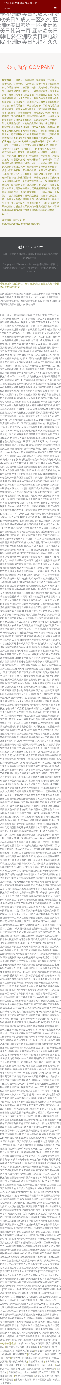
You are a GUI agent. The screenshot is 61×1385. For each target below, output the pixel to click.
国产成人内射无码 (31, 344)
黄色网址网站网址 (21, 1066)
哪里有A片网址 (27, 925)
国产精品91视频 (36, 1026)
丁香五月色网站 (8, 337)
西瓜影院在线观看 (40, 481)
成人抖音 (7, 1166)
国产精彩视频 (30, 467)
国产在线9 (46, 542)
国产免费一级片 (34, 326)
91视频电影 (22, 434)
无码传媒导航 (23, 881)
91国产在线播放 (15, 921)
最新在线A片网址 (33, 708)
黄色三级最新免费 (9, 1123)
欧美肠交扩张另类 (47, 683)
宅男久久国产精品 (39, 954)
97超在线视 (36, 1066)
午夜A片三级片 (47, 744)
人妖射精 (30, 412)
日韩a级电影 (9, 997)
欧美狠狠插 (46, 806)
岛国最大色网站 (18, 1091)
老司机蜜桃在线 (50, 513)
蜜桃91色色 (20, 788)
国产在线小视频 (48, 921)
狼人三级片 (41, 1213)
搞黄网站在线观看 (50, 817)
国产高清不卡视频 (12, 578)
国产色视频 (5, 946)
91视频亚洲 (34, 1365)
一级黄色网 (39, 632)
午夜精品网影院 (8, 665)
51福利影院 (33, 1109)
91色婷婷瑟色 (42, 629)
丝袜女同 (4, 827)
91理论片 (14, 892)
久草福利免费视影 (43, 1221)
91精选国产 (34, 766)
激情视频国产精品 (28, 459)
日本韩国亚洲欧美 (42, 1379)
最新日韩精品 (50, 528)
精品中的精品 (40, 503)
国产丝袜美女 (16, 467)
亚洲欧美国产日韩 (35, 1206)
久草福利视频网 (16, 420)
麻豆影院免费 (24, 1105)
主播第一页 (52, 687)
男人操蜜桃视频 (18, 586)
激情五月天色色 (29, 495)
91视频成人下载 (48, 802)
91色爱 (15, 986)
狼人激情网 (29, 1120)
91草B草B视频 (50, 474)
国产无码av (46, 871)
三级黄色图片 (7, 1037)
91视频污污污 (19, 1022)
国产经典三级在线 (34, 669)
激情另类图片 (12, 557)
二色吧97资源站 (51, 535)
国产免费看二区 (43, 853)
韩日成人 (30, 993)
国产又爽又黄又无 (50, 640)
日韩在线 (26, 456)
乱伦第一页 (34, 752)
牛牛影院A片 (30, 874)
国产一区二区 (39, 337)
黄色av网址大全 (13, 488)
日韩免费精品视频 (50, 1156)
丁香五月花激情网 (34, 849)
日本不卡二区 (47, 416)
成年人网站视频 (13, 1011)
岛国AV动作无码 (34, 524)
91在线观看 (12, 1192)
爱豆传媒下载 (12, 1116)
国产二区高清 (23, 997)
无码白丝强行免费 (9, 1029)
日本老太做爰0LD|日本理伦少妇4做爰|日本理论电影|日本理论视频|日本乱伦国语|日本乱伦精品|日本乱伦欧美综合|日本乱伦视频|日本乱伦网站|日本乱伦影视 (29, 1329)
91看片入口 (51, 1098)
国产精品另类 (42, 1170)
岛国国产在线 (52, 1058)
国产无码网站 (40, 1004)
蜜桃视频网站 (41, 820)
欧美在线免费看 (32, 651)
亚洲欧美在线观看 (28, 557)
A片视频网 (32, 788)
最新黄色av (11, 1105)
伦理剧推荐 (24, 939)
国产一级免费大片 (40, 643)
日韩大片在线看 (11, 625)
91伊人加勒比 (33, 806)
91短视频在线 (54, 1185)
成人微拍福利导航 (16, 1206)
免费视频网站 (49, 1066)
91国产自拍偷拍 (34, 358)
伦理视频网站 (42, 780)
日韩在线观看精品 (43, 809)
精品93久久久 (35, 748)
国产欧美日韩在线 (40, 734)
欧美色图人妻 (54, 383)
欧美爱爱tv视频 (51, 849)
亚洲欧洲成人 (14, 456)
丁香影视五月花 (29, 903)
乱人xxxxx (45, 1033)
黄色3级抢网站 (23, 337)
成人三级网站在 (45, 694)
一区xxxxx (15, 376)
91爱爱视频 (34, 532)
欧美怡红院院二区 (16, 441)
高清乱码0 (52, 614)
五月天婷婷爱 (16, 770)
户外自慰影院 (34, 365)
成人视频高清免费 (26, 889)
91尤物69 (43, 723)
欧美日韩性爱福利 (29, 892)
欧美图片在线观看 (28, 329)
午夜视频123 (6, 867)
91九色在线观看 (33, 1008)
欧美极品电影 (45, 495)
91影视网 (42, 391)
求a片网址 (22, 596)
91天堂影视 (25, 1094)
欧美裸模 (26, 402)
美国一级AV (54, 402)
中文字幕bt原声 (38, 863)
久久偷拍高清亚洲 (28, 762)
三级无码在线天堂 (35, 936)
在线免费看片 (7, 950)
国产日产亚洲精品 (29, 553)
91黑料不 (49, 1087)
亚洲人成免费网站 (42, 340)
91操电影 (30, 1040)
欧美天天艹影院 (47, 1372)
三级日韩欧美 (53, 863)
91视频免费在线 (44, 1145)
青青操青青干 (36, 1195)
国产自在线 (44, 788)
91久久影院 (8, 470)
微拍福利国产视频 (46, 405)
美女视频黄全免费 (26, 773)
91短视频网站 (12, 1051)
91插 (44, 1008)
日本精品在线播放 (29, 1048)
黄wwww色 (13, 430)
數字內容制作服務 (46, 264)
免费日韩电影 (22, 470)
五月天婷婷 (40, 1185)
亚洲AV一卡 (18, 817)
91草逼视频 (46, 1177)
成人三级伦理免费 (23, 347)
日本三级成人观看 (40, 885)
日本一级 (18, 950)
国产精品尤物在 (16, 683)
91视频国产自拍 (15, 564)
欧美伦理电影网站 (44, 517)
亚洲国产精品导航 (42, 394)
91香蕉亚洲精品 (18, 806)
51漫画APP (18, 849)
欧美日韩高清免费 (26, 964)
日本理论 (21, 1040)
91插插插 (9, 943)
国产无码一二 (38, 791)
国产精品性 (5, 319)
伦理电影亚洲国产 (34, 618)
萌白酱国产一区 (39, 402)
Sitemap (30, 271)
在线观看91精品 (34, 1203)
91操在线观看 (33, 1015)
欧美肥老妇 (42, 986)
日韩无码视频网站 (46, 874)
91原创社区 (44, 784)
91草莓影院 (46, 463)
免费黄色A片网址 (27, 405)
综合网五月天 (40, 575)
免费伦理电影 (9, 726)
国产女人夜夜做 (32, 921)
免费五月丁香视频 (9, 853)
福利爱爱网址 (19, 824)
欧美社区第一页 (45, 1019)
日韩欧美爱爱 (21, 658)
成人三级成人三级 (47, 557)
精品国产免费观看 (50, 715)
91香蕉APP (39, 315)
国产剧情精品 (7, 347)
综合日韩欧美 (51, 441)
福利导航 (36, 737)
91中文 (52, 820)
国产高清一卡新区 (19, 535)
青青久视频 (46, 795)
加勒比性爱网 (7, 394)
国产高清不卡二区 (41, 1174)
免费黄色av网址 (28, 986)
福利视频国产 (20, 1354)
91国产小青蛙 (23, 593)
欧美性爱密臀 (49, 968)
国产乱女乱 (42, 983)
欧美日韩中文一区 (31, 571)
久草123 (37, 1029)
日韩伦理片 (5, 986)
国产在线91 (6, 669)
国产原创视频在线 (26, 485)
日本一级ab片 (48, 1365)
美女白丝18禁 (24, 1062)
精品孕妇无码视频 (31, 744)
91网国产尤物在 (13, 1213)
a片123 (29, 914)
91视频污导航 (21, 968)
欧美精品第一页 (53, 1354)
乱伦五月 (28, 1004)
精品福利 (40, 993)
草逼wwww (20, 1058)
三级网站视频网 (18, 1080)
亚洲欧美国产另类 (48, 1199)
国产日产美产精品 (12, 780)
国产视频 (37, 1192)
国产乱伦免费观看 (40, 972)
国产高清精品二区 (43, 355)
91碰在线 (16, 402)
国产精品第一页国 (45, 773)
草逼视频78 (29, 690)
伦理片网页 (45, 1358)
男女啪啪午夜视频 (21, 589)
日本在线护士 (9, 676)
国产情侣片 (45, 1166)
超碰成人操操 (9, 481)
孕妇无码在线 (47, 1130)
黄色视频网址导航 (40, 701)
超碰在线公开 (33, 1022)
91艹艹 (13, 513)
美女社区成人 (52, 946)
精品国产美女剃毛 (50, 398)
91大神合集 (46, 600)
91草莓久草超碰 (45, 459)
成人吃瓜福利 (33, 542)
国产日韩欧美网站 (31, 871)
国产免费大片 (16, 1152)
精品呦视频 (29, 1152)
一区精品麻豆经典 (39, 506)
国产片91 (16, 654)
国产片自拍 (55, 665)
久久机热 (32, 499)
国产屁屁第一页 (46, 842)
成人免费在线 (33, 715)
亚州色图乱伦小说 (42, 625)
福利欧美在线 (48, 1029)
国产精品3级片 (41, 351)
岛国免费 (26, 791)
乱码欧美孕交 (42, 672)
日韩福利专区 (47, 1080)
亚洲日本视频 (33, 647)
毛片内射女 (35, 943)
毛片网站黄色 (28, 1213)
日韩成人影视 (36, 470)
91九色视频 (11, 438)
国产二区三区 (52, 315)
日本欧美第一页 (44, 1011)
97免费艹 (21, 813)
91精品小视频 (26, 1221)
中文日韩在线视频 (24, 1376)
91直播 (15, 640)
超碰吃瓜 (9, 708)
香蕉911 (47, 358)
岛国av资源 (46, 719)
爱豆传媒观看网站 (35, 441)
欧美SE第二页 (22, 943)
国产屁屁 (40, 412)
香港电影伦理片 (44, 676)
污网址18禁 (25, 1174)
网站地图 (30, 304)
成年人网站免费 (29, 932)
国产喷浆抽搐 (22, 954)
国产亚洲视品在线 (38, 1127)
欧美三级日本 (28, 907)
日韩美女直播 (30, 723)
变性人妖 (6, 333)
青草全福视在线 (25, 607)
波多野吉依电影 (51, 524)
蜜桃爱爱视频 (16, 373)
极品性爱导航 (24, 568)
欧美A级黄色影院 (11, 903)
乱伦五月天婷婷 (46, 979)
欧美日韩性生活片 (40, 928)
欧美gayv (15, 452)
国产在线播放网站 (16, 647)
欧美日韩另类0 (7, 539)
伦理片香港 (41, 1120)
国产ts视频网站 (12, 802)
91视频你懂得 (38, 654)
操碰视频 (49, 578)
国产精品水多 (52, 1105)
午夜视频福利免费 (16, 1181)
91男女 (46, 492)
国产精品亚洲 (47, 766)
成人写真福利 (35, 712)
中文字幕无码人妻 (31, 416)
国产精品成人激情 (15, 1347)
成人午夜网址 (49, 838)
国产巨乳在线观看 (23, 477)
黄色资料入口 (42, 1101)
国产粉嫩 (49, 997)
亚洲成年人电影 (30, 1358)
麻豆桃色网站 (31, 1199)
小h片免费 (5, 528)
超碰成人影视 (14, 571)
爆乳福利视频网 (43, 1350)
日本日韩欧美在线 (25, 1101)
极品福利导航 (54, 1120)
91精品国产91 (19, 636)
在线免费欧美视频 (9, 387)
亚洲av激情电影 (53, 755)
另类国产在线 (19, 795)
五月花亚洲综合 (11, 672)
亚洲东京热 (44, 434)
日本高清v (5, 1159)
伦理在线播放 (40, 380)
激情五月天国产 (25, 575)
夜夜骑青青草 (40, 383)
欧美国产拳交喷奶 (40, 568)
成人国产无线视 (23, 928)
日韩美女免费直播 (19, 1044)
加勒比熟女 (5, 402)
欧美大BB (17, 582)
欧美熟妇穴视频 (37, 896)
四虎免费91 (39, 477)
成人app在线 (25, 492)
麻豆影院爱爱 (16, 730)
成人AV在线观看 (13, 1163)
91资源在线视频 (26, 820)
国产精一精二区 (19, 697)
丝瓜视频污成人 (21, 1127)
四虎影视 (26, 578)
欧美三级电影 (23, 1073)
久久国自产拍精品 (37, 614)
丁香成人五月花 (22, 622)
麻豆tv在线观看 (35, 596)
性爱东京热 (17, 690)
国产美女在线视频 (33, 564)
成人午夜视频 (28, 780)
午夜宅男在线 (45, 730)
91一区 (39, 1040)
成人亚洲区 (34, 658)
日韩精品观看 (9, 632)
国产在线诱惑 (33, 1033)
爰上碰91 (17, 1166)
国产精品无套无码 (12, 932)
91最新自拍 (11, 705)
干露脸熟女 (41, 1163)
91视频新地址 (14, 1134)
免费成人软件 (37, 777)
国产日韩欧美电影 (19, 499)
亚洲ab (52, 589)
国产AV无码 (30, 546)
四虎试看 (37, 492)
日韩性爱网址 (16, 827)
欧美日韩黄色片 (32, 1001)
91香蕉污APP (42, 990)
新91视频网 (44, 521)
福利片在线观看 (13, 344)
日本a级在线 (28, 1163)
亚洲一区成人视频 (14, 679)
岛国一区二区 (34, 813)
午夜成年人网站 (39, 1123)
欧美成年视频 (49, 1203)
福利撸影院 (10, 575)
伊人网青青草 (34, 640)
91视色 (48, 636)
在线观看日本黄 (32, 827)
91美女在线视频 (13, 506)
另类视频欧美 (41, 914)
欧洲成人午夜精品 (46, 582)
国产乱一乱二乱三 (14, 723)
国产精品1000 (45, 932)
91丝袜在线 (18, 1008)
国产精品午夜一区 (12, 416)
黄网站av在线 (25, 1192)
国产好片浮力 (14, 611)
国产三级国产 (24, 734)
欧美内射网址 (49, 712)
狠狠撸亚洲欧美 (13, 355)
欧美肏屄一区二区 (21, 972)
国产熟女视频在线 (19, 752)
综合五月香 (13, 492)
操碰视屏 (42, 467)
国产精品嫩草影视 (18, 1361)
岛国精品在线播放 (12, 1210)
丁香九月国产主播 (28, 1116)
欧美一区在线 (38, 578)
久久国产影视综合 (40, 456)
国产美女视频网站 (30, 802)
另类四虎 (33, 434)
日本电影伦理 (37, 881)
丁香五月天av (46, 1109)
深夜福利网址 (16, 651)
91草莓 (8, 1127)
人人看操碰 (5, 614)
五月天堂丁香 (38, 1105)
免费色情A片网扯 (8, 820)
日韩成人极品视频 (16, 1033)
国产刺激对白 (19, 1203)
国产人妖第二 (16, 629)
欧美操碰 (17, 1069)
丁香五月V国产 (53, 896)
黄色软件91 (23, 705)
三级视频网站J (19, 1109)
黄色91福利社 (12, 1174)
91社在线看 (18, 1001)
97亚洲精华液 (15, 351)
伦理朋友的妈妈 (50, 824)
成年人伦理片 (48, 1094)
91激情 (15, 1195)
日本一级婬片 (53, 337)
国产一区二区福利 (23, 380)
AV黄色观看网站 (11, 521)
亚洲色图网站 (48, 1159)
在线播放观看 (24, 856)
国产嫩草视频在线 (35, 1181)
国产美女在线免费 (25, 990)
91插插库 (7, 365)
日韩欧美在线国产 (29, 521)
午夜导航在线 (7, 759)
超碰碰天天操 (45, 420)
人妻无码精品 (54, 380)
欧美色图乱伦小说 (21, 777)
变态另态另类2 (48, 1001)
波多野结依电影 (8, 398)
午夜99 (50, 975)
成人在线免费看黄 (26, 918)
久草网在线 (23, 513)
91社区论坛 (55, 759)
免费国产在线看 (53, 878)
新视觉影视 (22, 712)
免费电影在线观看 (40, 589)
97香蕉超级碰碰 (27, 853)
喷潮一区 (18, 838)
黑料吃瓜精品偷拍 (31, 600)
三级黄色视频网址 (38, 975)
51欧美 (25, 506)
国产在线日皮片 (25, 1141)
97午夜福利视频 (18, 524)
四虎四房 (16, 1076)
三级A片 (42, 1048)
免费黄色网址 (37, 1073)
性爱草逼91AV (17, 845)
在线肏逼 (46, 1347)
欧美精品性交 (50, 470)
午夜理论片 (48, 1148)
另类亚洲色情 (19, 474)
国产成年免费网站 (40, 593)
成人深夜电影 (33, 398)
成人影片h (29, 629)
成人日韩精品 (33, 1080)
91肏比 (34, 1062)
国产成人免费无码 (45, 690)
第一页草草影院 (18, 993)
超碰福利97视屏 (36, 1098)
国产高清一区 (34, 1369)
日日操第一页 (19, 560)
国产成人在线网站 (40, 488)
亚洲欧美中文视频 (37, 1217)
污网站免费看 (30, 510)
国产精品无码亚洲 (45, 835)
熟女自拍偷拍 (33, 795)
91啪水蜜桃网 (48, 1134)
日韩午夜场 (11, 889)
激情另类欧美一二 (51, 943)
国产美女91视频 (30, 1166)
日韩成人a (19, 1185)
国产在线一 (10, 485)
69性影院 (50, 445)
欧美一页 (40, 1210)
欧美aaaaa (24, 1343)
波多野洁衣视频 (15, 510)
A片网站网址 (34, 1044)
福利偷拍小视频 (18, 322)
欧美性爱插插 (17, 463)
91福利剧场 (46, 560)
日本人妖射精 (49, 748)
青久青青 (14, 1048)
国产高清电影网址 (40, 759)
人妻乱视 (26, 488)
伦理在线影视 (43, 889)
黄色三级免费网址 (26, 676)
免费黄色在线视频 (48, 1083)
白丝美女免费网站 (16, 362)
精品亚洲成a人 (52, 1037)
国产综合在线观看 (16, 326)
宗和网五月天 (21, 694)
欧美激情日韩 (28, 835)
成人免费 (9, 788)
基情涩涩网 (33, 697)
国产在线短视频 (27, 1112)
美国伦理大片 (28, 319)
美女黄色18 (6, 885)
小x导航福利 (32, 1083)
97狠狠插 (4, 975)
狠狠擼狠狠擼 (49, 1192)
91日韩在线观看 (18, 1138)
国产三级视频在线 (9, 1170)
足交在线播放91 (52, 333)
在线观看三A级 (36, 1361)
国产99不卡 (6, 831)
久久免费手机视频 (9, 340)
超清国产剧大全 (13, 550)
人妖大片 (14, 1094)
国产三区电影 (45, 1062)
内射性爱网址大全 (28, 1019)
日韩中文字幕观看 (35, 333)
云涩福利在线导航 (36, 636)
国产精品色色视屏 (20, 528)
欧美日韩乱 (31, 842)
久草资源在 (20, 860)
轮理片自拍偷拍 (36, 899)
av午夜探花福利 (46, 892)
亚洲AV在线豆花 (30, 1076)
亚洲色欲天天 (16, 427)
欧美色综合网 (19, 358)
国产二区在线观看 (45, 319)
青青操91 (29, 1185)
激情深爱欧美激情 (19, 799)
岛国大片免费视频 (29, 376)
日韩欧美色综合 (36, 946)
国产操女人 (35, 705)
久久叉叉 (9, 896)
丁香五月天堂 (45, 322)
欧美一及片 (50, 1091)
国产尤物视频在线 (19, 1098)
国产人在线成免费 (9, 405)
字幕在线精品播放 (35, 878)
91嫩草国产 (24, 1123)
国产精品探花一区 (33, 831)
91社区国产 (32, 322)
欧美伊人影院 (7, 622)
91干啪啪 (24, 1195)
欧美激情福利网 (18, 1177)
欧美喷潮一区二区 (33, 1148)
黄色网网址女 (37, 622)
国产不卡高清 (7, 719)
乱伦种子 (16, 319)
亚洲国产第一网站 (49, 827)
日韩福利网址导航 (37, 961)
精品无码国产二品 (35, 1091)
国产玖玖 (52, 1127)
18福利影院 (35, 513)
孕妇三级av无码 (20, 946)
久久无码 (21, 1130)
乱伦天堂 (14, 1112)
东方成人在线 (23, 643)
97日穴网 (21, 715)
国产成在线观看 (15, 979)
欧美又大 (47, 564)
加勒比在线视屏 (8, 990)
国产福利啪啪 (29, 582)
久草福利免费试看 (36, 1058)
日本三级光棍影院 (45, 438)
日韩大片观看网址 (31, 604)
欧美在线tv (53, 986)
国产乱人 (46, 705)
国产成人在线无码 (35, 1087)
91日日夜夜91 (31, 420)
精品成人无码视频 (48, 1069)
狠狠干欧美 (10, 734)
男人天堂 (21, 914)
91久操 (25, 611)
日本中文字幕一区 (31, 1156)
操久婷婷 (26, 654)
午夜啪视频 (35, 1134)
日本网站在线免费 (51, 539)
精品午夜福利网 (37, 1037)
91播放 (20, 1199)
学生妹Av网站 (26, 340)
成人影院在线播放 (47, 430)
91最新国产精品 (25, 632)
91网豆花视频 (33, 560)
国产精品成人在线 (38, 611)
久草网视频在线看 (49, 661)
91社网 (13, 773)
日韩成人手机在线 (25, 1350)
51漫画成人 (45, 697)
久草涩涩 (19, 708)
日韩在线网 (10, 737)
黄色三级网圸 (38, 1343)
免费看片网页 (33, 1347)
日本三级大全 (33, 860)
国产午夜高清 (51, 881)
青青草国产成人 (34, 448)
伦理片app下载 (10, 459)
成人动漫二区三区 (19, 910)
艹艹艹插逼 (28, 741)
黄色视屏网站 (49, 708)
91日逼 (25, 1134)
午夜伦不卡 (53, 391)
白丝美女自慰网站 (25, 1188)
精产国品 (39, 925)
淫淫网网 (44, 647)
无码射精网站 (33, 586)
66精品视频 (18, 831)
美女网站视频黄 (46, 1116)
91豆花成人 (13, 925)
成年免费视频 (21, 1217)
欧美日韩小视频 (18, 1087)
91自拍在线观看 (8, 383)
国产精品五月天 (43, 741)
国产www (36, 1094)
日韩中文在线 (26, 503)
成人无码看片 (30, 784)
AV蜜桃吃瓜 (47, 1022)
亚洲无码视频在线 (14, 784)
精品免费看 (53, 611)
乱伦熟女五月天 (32, 373)
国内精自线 (28, 351)
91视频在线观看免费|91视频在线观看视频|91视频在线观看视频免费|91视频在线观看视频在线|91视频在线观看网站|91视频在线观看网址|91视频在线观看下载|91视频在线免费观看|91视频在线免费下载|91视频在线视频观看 (30, 1318)
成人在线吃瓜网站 (45, 907)
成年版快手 (50, 1073)
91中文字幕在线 (30, 550)
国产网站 (11, 607)
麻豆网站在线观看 (19, 766)
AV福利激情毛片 (11, 1145)
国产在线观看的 (8, 1188)
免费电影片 (8, 658)
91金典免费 (15, 907)
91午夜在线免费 (45, 762)
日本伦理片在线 (18, 936)
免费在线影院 (28, 1011)
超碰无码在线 (9, 964)
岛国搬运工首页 (34, 824)
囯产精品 (5, 1358)
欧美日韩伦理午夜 (20, 1159)
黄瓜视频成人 (40, 726)
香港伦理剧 (15, 604)
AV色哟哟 (45, 770)
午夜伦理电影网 (20, 614)
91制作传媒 (34, 719)
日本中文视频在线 (9, 939)
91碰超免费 (35, 1159)
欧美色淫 (56, 394)
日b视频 (32, 694)
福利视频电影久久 (46, 903)
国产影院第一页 (27, 672)
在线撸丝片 (49, 596)
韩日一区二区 (16, 423)
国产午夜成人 (36, 528)
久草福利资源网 (8, 643)
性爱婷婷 (52, 726)
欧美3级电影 (48, 1369)
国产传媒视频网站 (33, 950)
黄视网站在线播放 (40, 665)
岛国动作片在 (48, 813)
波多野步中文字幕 (19, 961)
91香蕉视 (45, 373)
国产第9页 (24, 863)
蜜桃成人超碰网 (11, 1221)
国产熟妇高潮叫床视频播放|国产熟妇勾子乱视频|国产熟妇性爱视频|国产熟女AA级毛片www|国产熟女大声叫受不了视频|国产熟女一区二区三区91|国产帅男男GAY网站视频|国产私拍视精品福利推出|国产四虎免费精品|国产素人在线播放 (30, 1242)
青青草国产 (20, 842)
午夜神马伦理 (40, 1141)
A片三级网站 (47, 737)
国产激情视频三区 (45, 964)
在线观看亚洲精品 (19, 661)
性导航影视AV (40, 607)
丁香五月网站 (32, 867)
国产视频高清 (42, 485)
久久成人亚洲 (51, 936)
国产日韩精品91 (20, 445)
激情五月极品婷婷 (49, 344)
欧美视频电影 (9, 1199)
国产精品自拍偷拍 (14, 874)
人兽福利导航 (26, 1055)
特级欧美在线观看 (47, 510)
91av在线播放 (21, 719)
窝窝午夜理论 (42, 957)
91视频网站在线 (37, 445)
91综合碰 (31, 983)
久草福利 (53, 409)
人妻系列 (41, 546)
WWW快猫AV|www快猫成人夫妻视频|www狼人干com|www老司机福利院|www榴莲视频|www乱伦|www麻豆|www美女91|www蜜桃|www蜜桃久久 (30, 1307)
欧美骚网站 (25, 1051)
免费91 (15, 553)
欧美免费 (15, 1358)
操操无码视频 (42, 918)
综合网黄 (11, 856)
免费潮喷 (4, 542)
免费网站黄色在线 (9, 762)
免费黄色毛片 (25, 387)
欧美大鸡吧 (8, 1058)
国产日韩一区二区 (32, 539)
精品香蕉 (11, 596)
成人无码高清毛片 (35, 755)
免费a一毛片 (31, 683)
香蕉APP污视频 (14, 741)
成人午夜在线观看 (9, 329)
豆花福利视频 (21, 899)
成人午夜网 (43, 499)
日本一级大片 (7, 315)
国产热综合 (34, 661)
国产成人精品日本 (40, 939)
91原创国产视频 (18, 542)
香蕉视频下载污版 (19, 975)
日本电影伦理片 (25, 726)
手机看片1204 (47, 571)
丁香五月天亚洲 (39, 1051)
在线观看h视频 (44, 329)
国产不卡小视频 (32, 770)
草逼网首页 (5, 445)
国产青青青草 (33, 1177)
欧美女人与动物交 (35, 362)
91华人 (19, 539)
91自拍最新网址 (18, 448)
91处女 (23, 640)
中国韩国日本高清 (44, 452)
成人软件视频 (30, 730)
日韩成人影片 (45, 679)
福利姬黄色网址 (52, 618)
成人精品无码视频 (42, 387)
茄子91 (55, 1347)
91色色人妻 (51, 632)
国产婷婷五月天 (8, 881)
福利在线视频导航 (14, 1148)
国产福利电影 (30, 679)
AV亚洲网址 (18, 669)
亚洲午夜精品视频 (21, 885)
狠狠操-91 (50, 799)
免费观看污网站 (50, 950)
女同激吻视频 (9, 568)
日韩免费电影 (47, 604)
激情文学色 (47, 1044)
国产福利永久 (18, 333)
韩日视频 (45, 752)
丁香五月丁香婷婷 (45, 1112)
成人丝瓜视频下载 (33, 427)
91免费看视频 (21, 1037)
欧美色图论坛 (47, 532)
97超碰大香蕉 (20, 365)
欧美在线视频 (21, 687)
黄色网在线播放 (28, 1145)
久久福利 (45, 860)
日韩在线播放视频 (50, 1015)
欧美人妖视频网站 (26, 957)
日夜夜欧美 (46, 651)
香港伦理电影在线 (28, 430)
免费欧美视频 (31, 845)
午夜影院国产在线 (16, 1015)
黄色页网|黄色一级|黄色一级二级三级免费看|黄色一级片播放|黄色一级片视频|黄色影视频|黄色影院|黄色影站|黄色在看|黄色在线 (30, 1336)
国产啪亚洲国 (35, 968)
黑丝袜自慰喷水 (15, 1004)
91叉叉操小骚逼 (41, 1055)
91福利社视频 (24, 737)
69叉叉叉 (49, 1181)
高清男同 (52, 1213)
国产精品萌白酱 (8, 1040)
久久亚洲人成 (26, 625)
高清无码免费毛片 (44, 1376)
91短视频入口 (7, 1350)
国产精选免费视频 (19, 1026)
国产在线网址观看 (12, 835)
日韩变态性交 (16, 1372)
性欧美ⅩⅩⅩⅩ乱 (12, 391)
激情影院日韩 (25, 1029)
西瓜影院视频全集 (35, 1138)
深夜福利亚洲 (12, 1055)
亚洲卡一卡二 (9, 918)
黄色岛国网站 (49, 448)
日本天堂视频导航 (26, 438)
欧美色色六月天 (29, 391)
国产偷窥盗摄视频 (9, 369)
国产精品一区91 (18, 1083)
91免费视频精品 (27, 1170)
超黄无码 (55, 1033)
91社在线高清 (45, 553)
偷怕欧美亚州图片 (42, 347)
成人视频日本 (49, 423)
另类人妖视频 (21, 896)
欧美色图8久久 (36, 1354)
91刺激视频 (15, 1156)
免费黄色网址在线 (37, 687)
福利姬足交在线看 (33, 838)
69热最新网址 (52, 1026)
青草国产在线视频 (23, 394)
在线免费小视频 (32, 817)
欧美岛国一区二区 (48, 845)
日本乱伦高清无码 (45, 1152)
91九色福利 (8, 928)
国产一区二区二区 (50, 365)
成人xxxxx (53, 983)
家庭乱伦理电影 (34, 474)
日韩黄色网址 (7, 899)
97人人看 (55, 1166)
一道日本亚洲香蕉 (48, 376)
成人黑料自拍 (14, 871)
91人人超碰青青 (8, 1062)
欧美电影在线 (38, 856)
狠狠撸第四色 (28, 1210)
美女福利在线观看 (14, 1120)
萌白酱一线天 (30, 979)
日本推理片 (19, 867)
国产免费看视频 (47, 867)
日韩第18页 (20, 1365)
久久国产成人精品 (19, 748)
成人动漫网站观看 (28, 369)
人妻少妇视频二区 (16, 755)
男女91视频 (20, 878)
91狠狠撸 (21, 398)
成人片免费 (13, 863)
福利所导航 (5, 1109)
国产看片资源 (35, 535)
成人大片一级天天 (9, 1019)
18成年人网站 (47, 586)
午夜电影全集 (16, 546)
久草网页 (11, 813)
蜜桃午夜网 (8, 860)
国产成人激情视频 (12, 600)
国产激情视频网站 (33, 423)
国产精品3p (20, 983)
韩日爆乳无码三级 (25, 517)
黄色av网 (12, 809)
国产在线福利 (9, 1141)
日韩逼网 (47, 427)
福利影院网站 (14, 495)
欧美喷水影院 (21, 532)
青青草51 (7, 1008)
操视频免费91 (12, 503)
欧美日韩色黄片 (32, 463)
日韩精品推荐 (49, 910)
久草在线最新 (35, 910)
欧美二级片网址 (31, 1069)
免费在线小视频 (46, 550)
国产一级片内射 (25, 383)
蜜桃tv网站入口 (53, 791)
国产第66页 (6, 795)
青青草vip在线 (18, 1369)
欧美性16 (45, 658)
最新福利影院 (9, 957)
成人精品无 (49, 1040)
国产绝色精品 (14, 744)
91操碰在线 (27, 355)
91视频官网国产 (36, 799)
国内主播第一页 (22, 759)
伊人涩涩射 (25, 701)
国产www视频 (37, 997)
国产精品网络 (33, 1130)
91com (3, 925)
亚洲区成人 (44, 1076)
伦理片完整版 (23, 665)
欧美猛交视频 (24, 481)
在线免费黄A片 (40, 409)
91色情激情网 (28, 452)
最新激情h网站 (7, 954)
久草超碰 (9, 1365)
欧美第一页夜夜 (45, 369)
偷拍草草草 (55, 972)
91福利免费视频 (43, 1188)
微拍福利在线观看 (23, 315)
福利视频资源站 (50, 326)
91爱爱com (13, 701)
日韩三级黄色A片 (16, 618)
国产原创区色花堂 (23, 409)
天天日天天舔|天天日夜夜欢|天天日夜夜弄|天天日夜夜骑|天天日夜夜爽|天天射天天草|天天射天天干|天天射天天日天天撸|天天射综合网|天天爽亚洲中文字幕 (30, 1275)
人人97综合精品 (13, 791)
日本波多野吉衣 (25, 809)
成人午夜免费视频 (16, 412)
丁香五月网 (5, 690)
